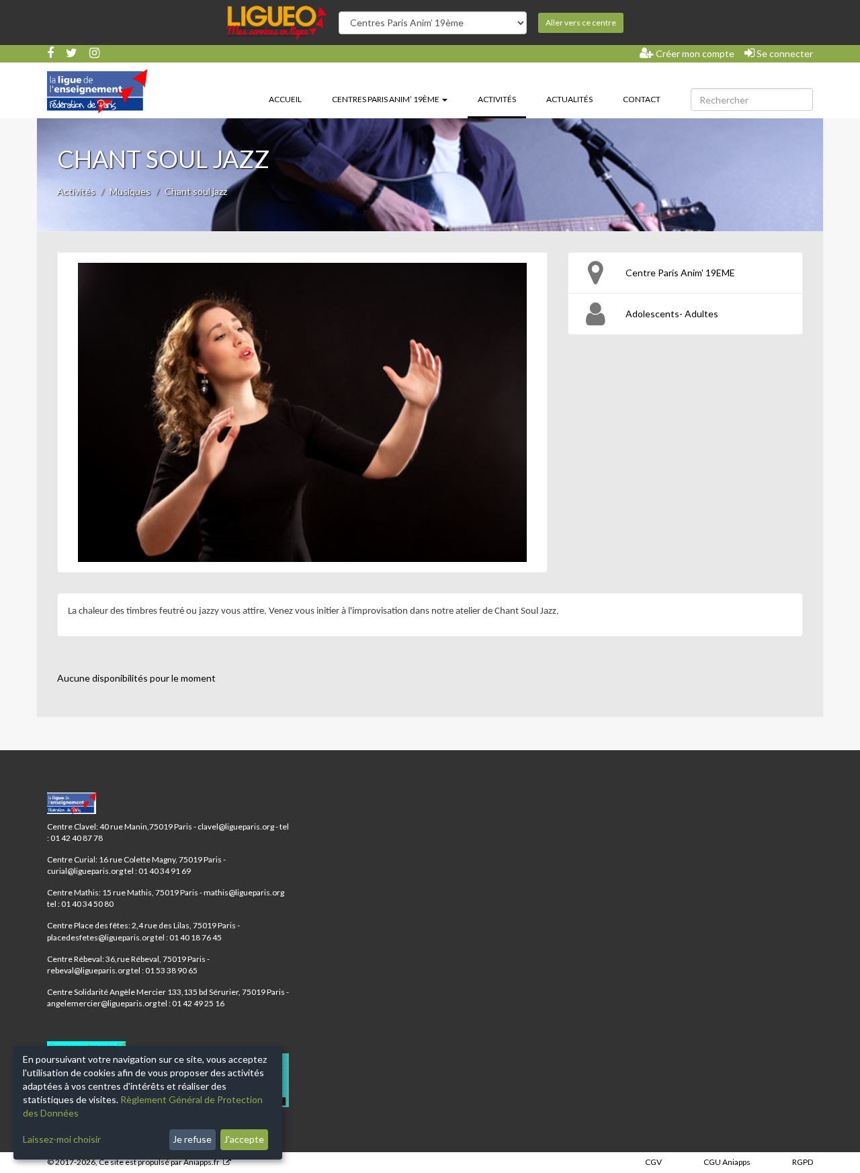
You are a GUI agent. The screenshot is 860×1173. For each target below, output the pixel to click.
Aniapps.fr (201, 1162)
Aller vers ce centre (581, 22)
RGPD (802, 1162)
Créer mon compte (694, 53)
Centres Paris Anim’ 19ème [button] (386, 99)
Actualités (569, 99)
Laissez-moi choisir (62, 1139)
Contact (641, 99)
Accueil (285, 99)
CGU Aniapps (726, 1162)
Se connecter (784, 53)
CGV (653, 1162)
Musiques (130, 191)
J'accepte (244, 1139)
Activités (502, 98)
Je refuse (192, 1139)
